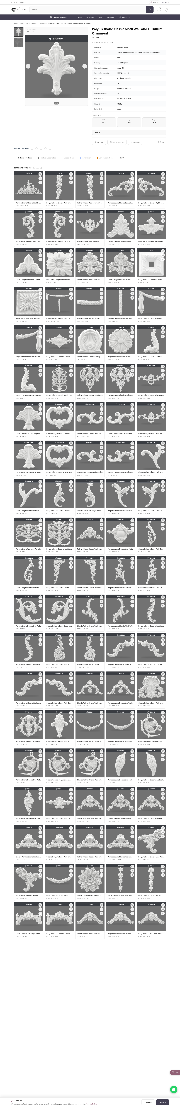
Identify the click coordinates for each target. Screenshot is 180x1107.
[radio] (32, 148)
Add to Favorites (118, 142)
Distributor (111, 17)
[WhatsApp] (173, 1089)
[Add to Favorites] (40, 174)
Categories (90, 17)
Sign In (166, 2)
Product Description (48, 158)
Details (97, 132)
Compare (136, 142)
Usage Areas (69, 158)
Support (125, 17)
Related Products (25, 158)
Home (79, 17)
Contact (15, 2)
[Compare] (40, 178)
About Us (23, 2)
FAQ (122, 158)
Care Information (106, 158)
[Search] (150, 9)
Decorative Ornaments (28, 23)
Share (162, 142)
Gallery (100, 17)
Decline (148, 1102)
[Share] (40, 182)
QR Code (100, 142)
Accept (162, 1102)
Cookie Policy (91, 1104)
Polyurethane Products (62, 17)
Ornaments (43, 23)
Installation (86, 158)
